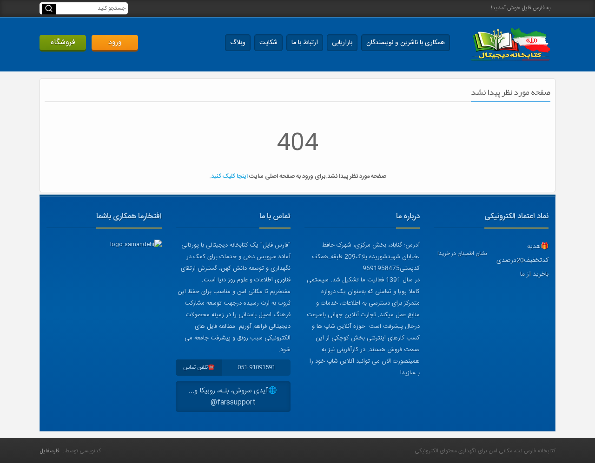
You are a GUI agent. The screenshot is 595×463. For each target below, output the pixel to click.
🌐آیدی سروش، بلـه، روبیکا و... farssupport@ (233, 396)
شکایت (268, 42)
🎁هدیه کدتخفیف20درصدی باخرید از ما (522, 260)
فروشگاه (63, 42)
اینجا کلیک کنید (229, 176)
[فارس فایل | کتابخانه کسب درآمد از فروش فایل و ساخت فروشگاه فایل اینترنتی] (510, 44)
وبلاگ (237, 42)
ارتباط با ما (304, 42)
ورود (115, 42)
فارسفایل (50, 451)
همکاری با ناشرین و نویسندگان (405, 42)
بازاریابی (342, 42)
